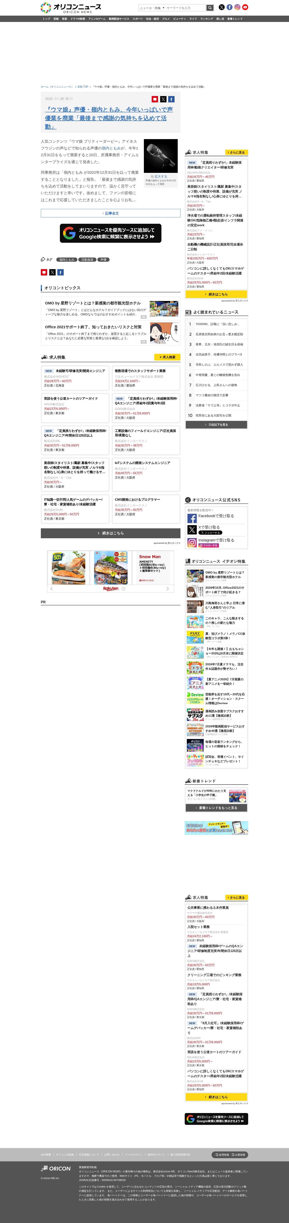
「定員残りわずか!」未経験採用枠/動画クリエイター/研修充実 (214, 165)
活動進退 (87, 259)
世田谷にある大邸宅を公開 (213, 415)
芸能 (56, 18)
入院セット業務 (198, 927)
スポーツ (138, 18)
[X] (222, 7)
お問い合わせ (112, 1154)
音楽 (64, 18)
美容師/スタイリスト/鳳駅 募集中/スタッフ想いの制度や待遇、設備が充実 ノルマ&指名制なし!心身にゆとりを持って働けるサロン (214, 192)
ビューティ (179, 18)
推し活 (220, 18)
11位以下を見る (218, 424)
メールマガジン (133, 1154)
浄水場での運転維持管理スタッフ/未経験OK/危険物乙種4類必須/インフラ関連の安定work (215, 220)
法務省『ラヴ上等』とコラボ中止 (218, 405)
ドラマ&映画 (77, 18)
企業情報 (240, 1154)
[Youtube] (245, 7)
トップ (46, 18)
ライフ (193, 18)
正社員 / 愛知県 (140, 378)
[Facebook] (230, 7)
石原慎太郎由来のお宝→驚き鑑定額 (219, 334)
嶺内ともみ (111, 148)
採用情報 (224, 1154)
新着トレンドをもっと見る (218, 807)
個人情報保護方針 (180, 1154)
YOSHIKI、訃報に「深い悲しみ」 (218, 324)
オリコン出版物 (65, 1154)
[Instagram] (237, 7)
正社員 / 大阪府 (146, 408)
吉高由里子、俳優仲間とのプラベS (219, 354)
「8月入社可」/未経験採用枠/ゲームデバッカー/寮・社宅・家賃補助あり (215, 1028)
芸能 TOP (82, 86)
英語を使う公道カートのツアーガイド (214, 1052)
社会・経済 (152, 18)
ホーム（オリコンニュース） (57, 86)
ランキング (206, 18)
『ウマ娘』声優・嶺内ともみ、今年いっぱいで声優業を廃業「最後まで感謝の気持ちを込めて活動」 (109, 118)
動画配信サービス (119, 18)
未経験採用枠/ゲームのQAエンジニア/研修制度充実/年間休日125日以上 (215, 950)
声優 (103, 259)
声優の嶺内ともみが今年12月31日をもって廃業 (161, 180)
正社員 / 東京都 (71, 406)
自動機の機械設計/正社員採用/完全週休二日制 (215, 247)
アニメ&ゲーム (97, 18)
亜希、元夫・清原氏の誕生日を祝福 (219, 344)
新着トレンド (235, 18)
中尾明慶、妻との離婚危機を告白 (218, 375)
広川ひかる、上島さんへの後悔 (216, 385)
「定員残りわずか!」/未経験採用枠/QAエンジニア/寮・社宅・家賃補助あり (214, 999)
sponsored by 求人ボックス (167, 543)
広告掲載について (89, 1154)
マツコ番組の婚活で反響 (212, 395)
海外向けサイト (156, 1154)
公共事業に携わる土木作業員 (208, 907)
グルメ (166, 18)
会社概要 (46, 1154)
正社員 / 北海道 (74, 378)
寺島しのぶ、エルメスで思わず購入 (219, 364)
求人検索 (169, 357)
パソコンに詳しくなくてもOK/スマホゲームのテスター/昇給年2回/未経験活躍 (215, 271)
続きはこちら (113, 533)
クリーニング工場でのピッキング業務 (214, 975)
